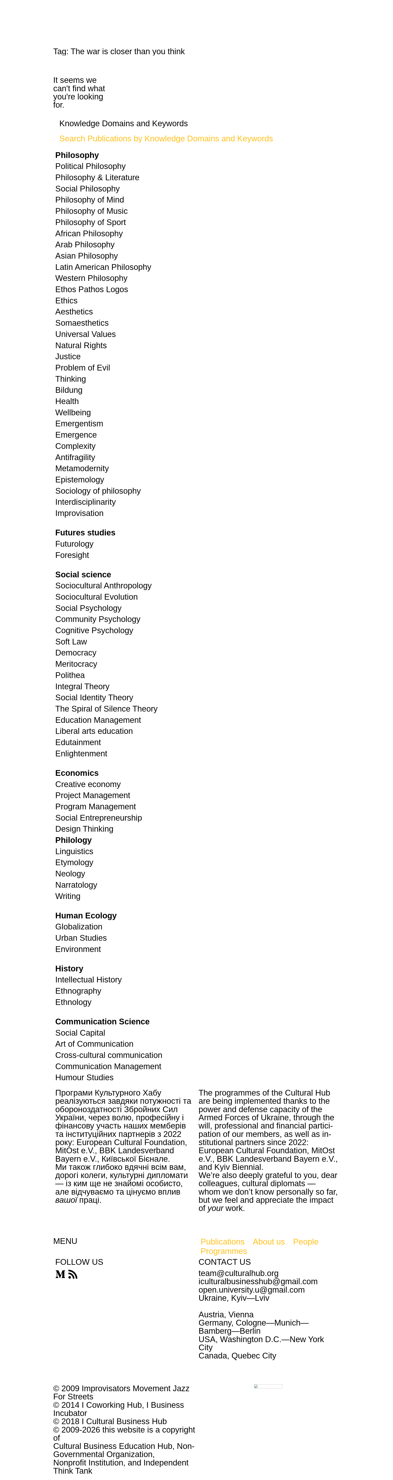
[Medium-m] (60, 1274)
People (305, 1241)
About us (269, 1241)
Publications (223, 1241)
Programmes (224, 1251)
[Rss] (73, 1274)
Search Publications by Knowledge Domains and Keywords (166, 138)
